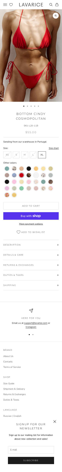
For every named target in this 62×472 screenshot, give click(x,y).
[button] (7, 168)
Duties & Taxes (11, 399)
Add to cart (31, 205)
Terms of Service (12, 367)
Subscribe (31, 460)
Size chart (54, 148)
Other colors (10, 162)
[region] (31, 319)
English (17, 416)
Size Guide (8, 383)
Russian (7, 416)
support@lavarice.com (35, 323)
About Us (8, 356)
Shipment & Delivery (14, 388)
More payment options (31, 223)
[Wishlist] (11, 4)
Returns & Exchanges (14, 394)
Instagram (31, 327)
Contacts (8, 361)
